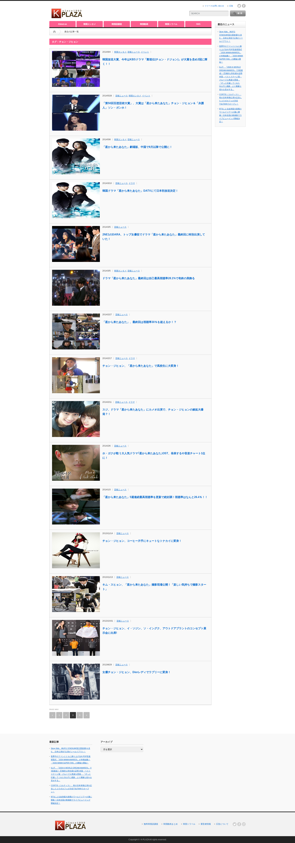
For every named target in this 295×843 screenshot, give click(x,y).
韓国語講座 (117, 24)
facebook (244, 6)
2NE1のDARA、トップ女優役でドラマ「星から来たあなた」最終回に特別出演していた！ (153, 236)
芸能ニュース (134, 52)
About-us (62, 24)
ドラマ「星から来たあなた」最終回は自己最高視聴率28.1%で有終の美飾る (148, 278)
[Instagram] (244, 824)
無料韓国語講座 (151, 824)
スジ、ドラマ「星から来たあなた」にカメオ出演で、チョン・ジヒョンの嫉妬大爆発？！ (152, 411)
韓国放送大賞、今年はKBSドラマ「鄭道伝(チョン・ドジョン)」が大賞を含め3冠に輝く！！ (154, 61)
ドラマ (132, 183)
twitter (239, 6)
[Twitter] (234, 824)
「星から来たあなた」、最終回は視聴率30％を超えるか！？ (139, 322)
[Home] (54, 31)
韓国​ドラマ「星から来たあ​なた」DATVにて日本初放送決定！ (140, 190)
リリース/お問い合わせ (214, 6)
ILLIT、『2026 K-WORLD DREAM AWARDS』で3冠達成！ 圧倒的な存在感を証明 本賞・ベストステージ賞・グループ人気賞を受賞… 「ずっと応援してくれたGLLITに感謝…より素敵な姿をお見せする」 (71, 774)
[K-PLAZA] (67, 17)
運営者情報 (206, 824)
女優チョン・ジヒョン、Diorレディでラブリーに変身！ (136, 672)
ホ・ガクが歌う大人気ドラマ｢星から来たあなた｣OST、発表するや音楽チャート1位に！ (153, 455)
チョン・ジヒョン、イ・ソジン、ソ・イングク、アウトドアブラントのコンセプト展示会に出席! (154, 630)
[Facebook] (239, 824)
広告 (231, 6)
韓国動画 (144, 24)
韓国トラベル (171, 24)
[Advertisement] (144, 11)
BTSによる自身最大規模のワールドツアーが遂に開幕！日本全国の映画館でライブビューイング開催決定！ (230, 115)
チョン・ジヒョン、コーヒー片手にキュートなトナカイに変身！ (142, 540)
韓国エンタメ (89, 24)
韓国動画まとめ (170, 824)
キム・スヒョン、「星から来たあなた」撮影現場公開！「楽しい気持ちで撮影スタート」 (154, 586)
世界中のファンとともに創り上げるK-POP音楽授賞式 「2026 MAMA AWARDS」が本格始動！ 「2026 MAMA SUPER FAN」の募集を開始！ (70, 759)
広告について (222, 824)
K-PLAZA (145, 839)
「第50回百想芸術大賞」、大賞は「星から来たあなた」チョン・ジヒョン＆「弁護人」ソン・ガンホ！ (153, 105)
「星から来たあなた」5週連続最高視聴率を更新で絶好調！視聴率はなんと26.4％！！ (155, 497)
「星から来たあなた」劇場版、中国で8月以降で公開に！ (137, 146)
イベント (145, 52)
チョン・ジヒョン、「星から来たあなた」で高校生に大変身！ (140, 365)
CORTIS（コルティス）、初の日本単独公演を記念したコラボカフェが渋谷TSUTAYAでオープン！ (71, 788)
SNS (198, 24)
